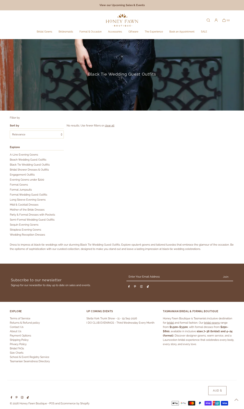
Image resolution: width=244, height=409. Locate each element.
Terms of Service (20, 318)
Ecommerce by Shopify (75, 403)
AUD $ (217, 390)
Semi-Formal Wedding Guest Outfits (32, 219)
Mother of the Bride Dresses (27, 209)
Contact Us (16, 327)
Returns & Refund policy (25, 322)
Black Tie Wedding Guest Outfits (30, 164)
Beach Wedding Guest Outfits (28, 159)
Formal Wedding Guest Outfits (28, 194)
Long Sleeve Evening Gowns (28, 199)
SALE (204, 31)
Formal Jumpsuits (21, 189)
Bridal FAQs (17, 348)
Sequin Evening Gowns (24, 224)
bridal (170, 322)
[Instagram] (141, 287)
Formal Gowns (19, 184)
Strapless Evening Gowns (25, 229)
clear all (109, 125)
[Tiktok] (148, 287)
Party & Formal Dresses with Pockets (32, 214)
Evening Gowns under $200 (27, 179)
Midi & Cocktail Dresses (24, 204)
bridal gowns (212, 322)
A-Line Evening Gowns (24, 154)
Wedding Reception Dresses (27, 234)
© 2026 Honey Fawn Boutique (29, 403)
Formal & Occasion (90, 31)
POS (51, 403)
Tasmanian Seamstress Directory (30, 361)
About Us (15, 331)
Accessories (115, 31)
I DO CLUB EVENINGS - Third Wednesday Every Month (120, 322)
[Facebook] (129, 287)
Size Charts (16, 352)
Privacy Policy (18, 344)
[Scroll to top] (236, 400)
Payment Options (20, 335)
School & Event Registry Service (29, 357)
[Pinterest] (135, 287)
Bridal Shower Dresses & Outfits (29, 169)
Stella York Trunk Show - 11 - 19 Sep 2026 (111, 318)
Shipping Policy (19, 339)
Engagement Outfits (22, 174)
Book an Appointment (182, 31)
